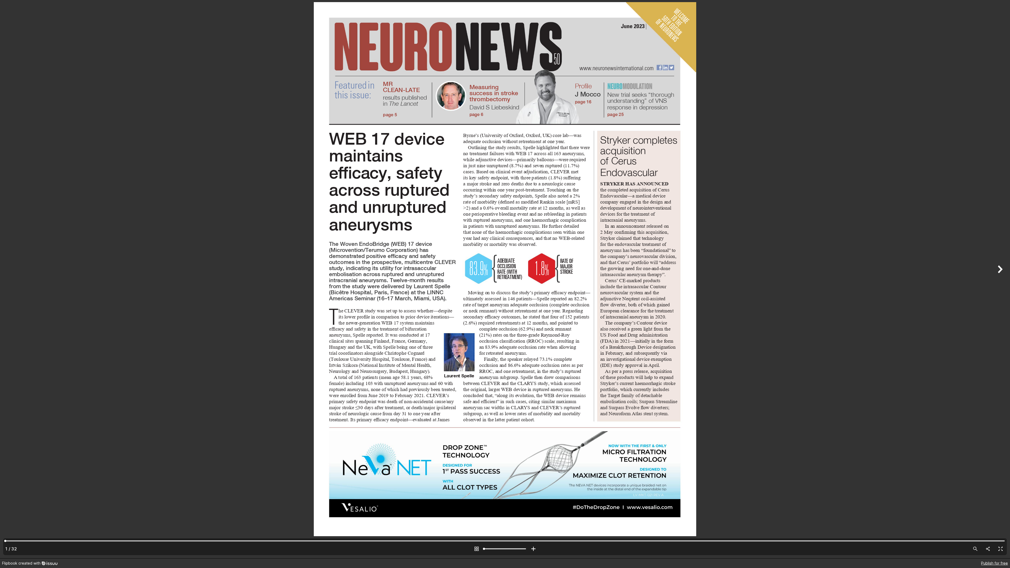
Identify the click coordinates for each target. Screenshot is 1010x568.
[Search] (975, 549)
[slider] (505, 548)
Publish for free (994, 563)
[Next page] (999, 279)
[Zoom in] (533, 549)
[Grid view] (476, 549)
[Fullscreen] (1000, 549)
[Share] (988, 549)
